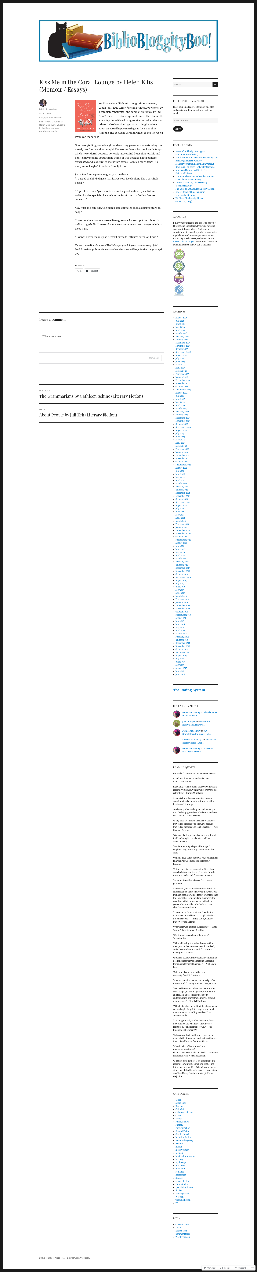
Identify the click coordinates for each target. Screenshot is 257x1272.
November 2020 (183, 533)
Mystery (179, 1159)
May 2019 (180, 590)
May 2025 (180, 364)
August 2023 (181, 430)
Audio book (180, 1103)
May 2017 (179, 665)
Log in (178, 1227)
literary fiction (182, 1150)
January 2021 (181, 527)
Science (179, 1178)
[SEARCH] (215, 84)
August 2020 (181, 543)
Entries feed (181, 1231)
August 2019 (181, 580)
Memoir (58, 117)
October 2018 (181, 612)
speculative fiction (184, 1187)
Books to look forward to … (52, 1258)
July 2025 (179, 358)
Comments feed (182, 1234)
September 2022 (183, 465)
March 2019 (181, 596)
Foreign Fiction (182, 1128)
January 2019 (181, 602)
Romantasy (180, 1175)
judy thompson (189, 721)
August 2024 (181, 393)
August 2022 (181, 468)
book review (45, 121)
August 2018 (181, 618)
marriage (43, 131)
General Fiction (182, 1131)
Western (179, 1197)
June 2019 (180, 587)
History (179, 1143)
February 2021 (182, 524)
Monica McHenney (191, 712)
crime (178, 1115)
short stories (181, 1184)
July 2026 (179, 321)
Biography (180, 1106)
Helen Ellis (44, 125)
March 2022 (181, 483)
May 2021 (179, 515)
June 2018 (180, 624)
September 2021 (183, 502)
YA (176, 1203)
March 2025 (181, 371)
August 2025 (181, 355)
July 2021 (179, 508)
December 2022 (182, 455)
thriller (178, 1190)
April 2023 (180, 443)
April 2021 (180, 518)
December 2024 (182, 380)
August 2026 (181, 318)
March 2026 (181, 333)
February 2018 (182, 637)
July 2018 (179, 621)
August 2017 (181, 655)
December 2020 (182, 530)
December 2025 (182, 343)
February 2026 (182, 336)
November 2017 (182, 646)
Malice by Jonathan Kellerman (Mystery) (194, 164)
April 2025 (180, 368)
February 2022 (182, 486)
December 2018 (182, 605)
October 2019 (181, 574)
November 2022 (183, 458)
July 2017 (179, 658)
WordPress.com (183, 1237)
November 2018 (182, 608)
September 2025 (183, 352)
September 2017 (183, 652)
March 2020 (181, 558)
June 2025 (180, 361)
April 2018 (180, 630)
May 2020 (180, 552)
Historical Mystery (184, 1140)
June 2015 (180, 674)
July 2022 (179, 471)
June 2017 (180, 662)
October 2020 (181, 536)
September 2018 (183, 615)
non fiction (180, 1165)
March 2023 (181, 446)
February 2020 (182, 561)
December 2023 (182, 418)
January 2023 (181, 452)
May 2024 (180, 402)
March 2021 (181, 521)
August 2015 (181, 668)
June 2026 (180, 324)
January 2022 (181, 490)
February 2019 (182, 599)
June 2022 (180, 474)
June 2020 (180, 549)
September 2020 (183, 540)
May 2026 (180, 327)
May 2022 (180, 477)
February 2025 (182, 374)
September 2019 (183, 577)
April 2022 (180, 480)
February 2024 (182, 411)
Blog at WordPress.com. (78, 1258)
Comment (154, 358)
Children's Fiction (184, 1112)
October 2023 (181, 424)
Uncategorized (182, 1193)
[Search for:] (193, 84)
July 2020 (179, 546)
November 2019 (182, 571)
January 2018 (181, 640)
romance (179, 1172)
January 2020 (181, 565)
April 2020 (180, 555)
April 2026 (180, 330)
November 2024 (183, 383)
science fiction (182, 1181)
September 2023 (183, 427)
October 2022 (181, 461)
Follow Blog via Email (189, 100)
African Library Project (184, 241)
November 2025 (183, 346)
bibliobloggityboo (48, 109)
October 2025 (181, 349)
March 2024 (181, 408)
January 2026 (181, 339)
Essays (42, 117)
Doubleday (57, 121)
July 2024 (179, 396)
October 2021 (181, 499)
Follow (178, 129)
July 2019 (179, 583)
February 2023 (182, 449)
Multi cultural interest (185, 1156)
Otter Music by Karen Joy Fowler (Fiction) (195, 167)
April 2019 (180, 593)
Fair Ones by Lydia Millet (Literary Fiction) (195, 189)
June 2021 (180, 511)
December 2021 (182, 493)
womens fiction (183, 1200)
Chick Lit (179, 1109)
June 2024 (180, 399)
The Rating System (189, 690)
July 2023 (179, 433)
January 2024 (181, 414)
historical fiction (183, 1137)
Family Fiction (182, 1122)
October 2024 (181, 386)
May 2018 (179, 627)
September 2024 (183, 389)
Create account (182, 1224)
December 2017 (182, 643)
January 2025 (181, 377)
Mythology (180, 1162)
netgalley (53, 131)
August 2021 (181, 505)
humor (49, 117)
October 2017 (181, 649)
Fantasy (179, 1125)
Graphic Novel (182, 1134)
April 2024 (180, 405)
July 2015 (179, 671)
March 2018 (181, 633)
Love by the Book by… (192, 739)
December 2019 (182, 568)
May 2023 (180, 439)
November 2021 (182, 496)
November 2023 (182, 421)
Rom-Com (180, 1168)
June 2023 (180, 436)
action (178, 1100)
